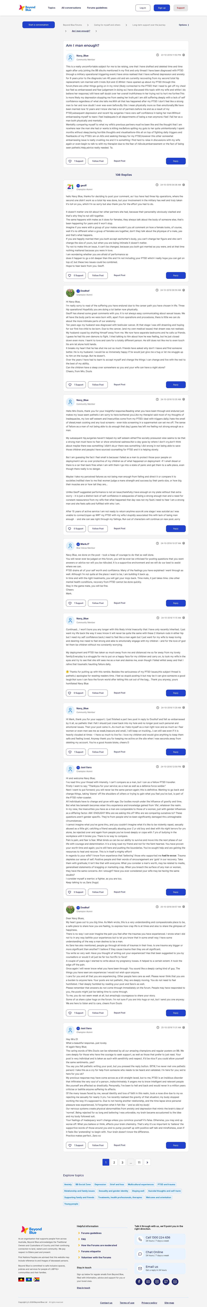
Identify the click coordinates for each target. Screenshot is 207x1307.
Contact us (106, 1302)
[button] (70, 161)
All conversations (71, 7)
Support (181, 8)
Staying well (138, 1191)
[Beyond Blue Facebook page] (138, 1287)
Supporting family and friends (79, 1197)
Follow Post (98, 161)
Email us (152, 1266)
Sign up (162, 8)
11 (139, 1162)
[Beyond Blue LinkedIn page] (175, 1287)
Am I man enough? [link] (81, 31)
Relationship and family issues (79, 1191)
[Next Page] (147, 1162)
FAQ (83, 1239)
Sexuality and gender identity (113, 1191)
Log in (143, 8)
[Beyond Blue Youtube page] (148, 1287)
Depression (100, 1184)
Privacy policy (149, 1302)
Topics (51, 7)
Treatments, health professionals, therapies (120, 1197)
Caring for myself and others (107, 25)
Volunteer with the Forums (96, 1257)
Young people (71, 1204)
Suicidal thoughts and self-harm (164, 1191)
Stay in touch (83, 1288)
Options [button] (183, 25)
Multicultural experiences (141, 1184)
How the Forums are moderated (99, 1245)
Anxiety (68, 1184)
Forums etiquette (91, 1251)
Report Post (119, 161)
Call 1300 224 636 (158, 1237)
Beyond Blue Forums (31, 8)
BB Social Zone (83, 1184)
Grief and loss (117, 1184)
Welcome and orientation (158, 1197)
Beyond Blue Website (31, 1230)
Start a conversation (39, 25)
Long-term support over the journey (149, 25)
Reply (175, 161)
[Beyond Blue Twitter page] (166, 1287)
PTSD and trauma (166, 1184)
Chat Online (154, 1252)
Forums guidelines (97, 7)
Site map (169, 1302)
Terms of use (127, 1302)
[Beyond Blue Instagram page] (157, 1287)
